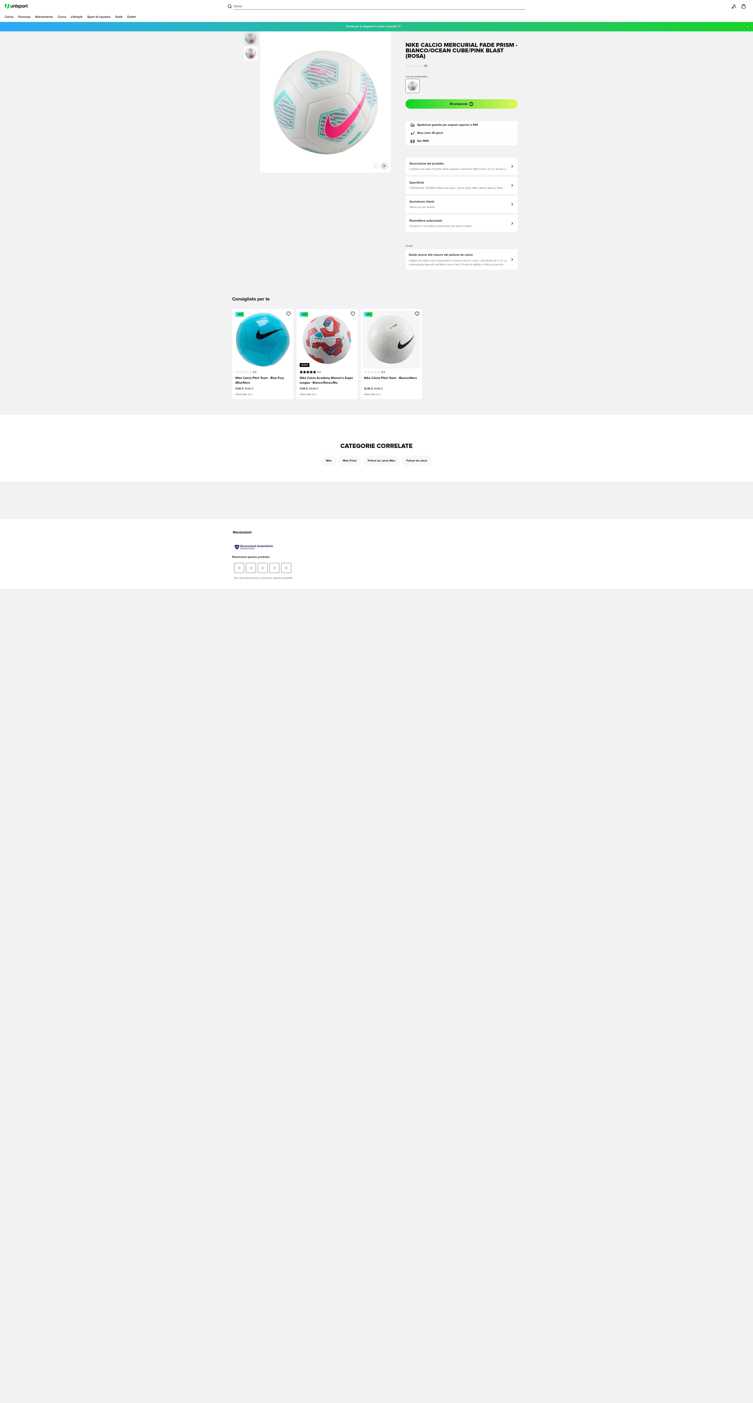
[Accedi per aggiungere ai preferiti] (288, 313)
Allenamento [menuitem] (44, 16)
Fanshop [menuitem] (24, 16)
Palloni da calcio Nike (381, 460)
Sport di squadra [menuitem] (99, 16)
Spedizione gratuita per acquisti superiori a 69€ (447, 125)
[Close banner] (747, 26)
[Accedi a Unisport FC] (734, 6)
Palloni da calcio (416, 460)
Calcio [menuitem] (9, 16)
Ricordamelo (459, 104)
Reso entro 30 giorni (430, 133)
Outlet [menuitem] (131, 16)
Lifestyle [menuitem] (77, 16)
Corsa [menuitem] (62, 16)
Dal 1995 (423, 141)
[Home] (16, 6)
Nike (329, 460)
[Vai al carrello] (743, 6)
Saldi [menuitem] (118, 16)
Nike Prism (350, 460)
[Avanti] (384, 165)
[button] (251, 53)
